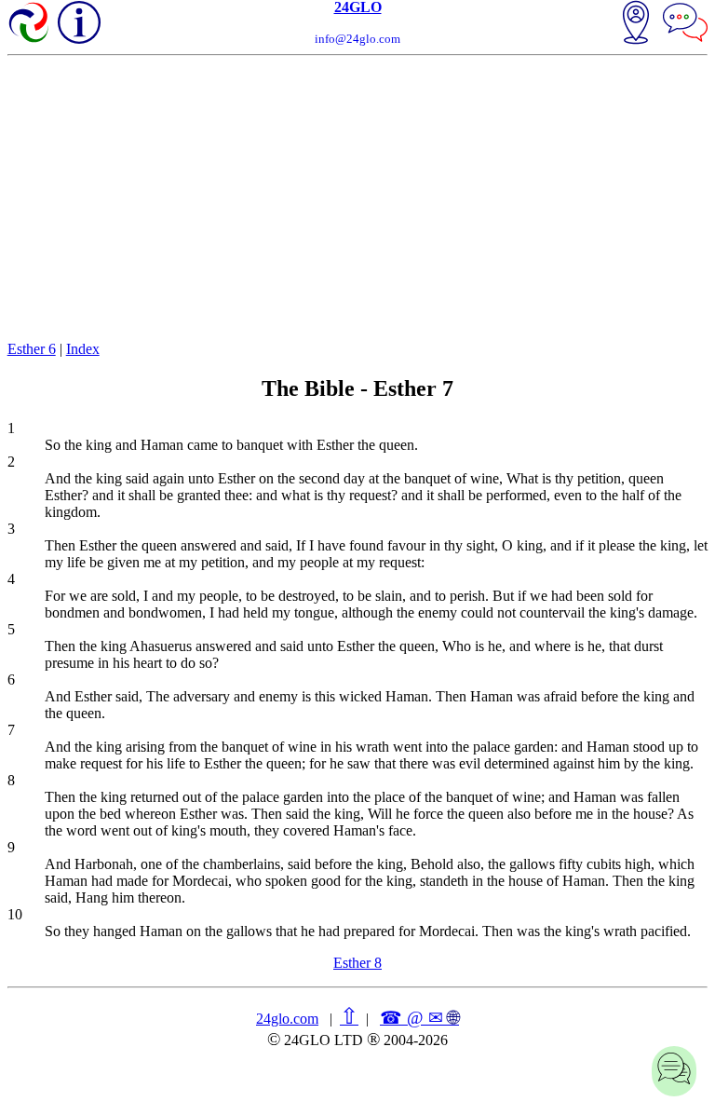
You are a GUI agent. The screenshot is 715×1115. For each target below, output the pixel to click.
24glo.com (287, 1019)
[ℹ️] (79, 22)
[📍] (636, 24)
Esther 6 (31, 349)
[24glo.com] (29, 24)
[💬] (685, 24)
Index (83, 349)
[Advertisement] (357, 195)
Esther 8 (357, 963)
